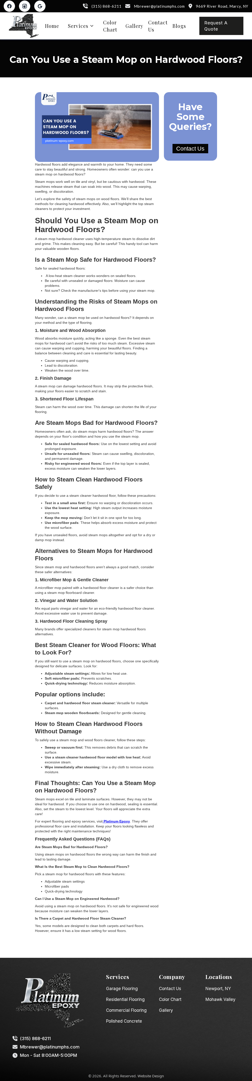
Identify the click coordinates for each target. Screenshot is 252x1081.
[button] (81, 25)
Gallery (134, 25)
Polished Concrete (124, 1021)
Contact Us (158, 26)
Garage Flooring (122, 988)
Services (78, 25)
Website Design (151, 1075)
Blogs (179, 25)
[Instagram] (24, 6)
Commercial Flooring (126, 1010)
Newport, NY (218, 988)
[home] (23, 26)
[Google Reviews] (40, 6)
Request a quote (216, 26)
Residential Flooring (125, 999)
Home (52, 25)
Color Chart (110, 26)
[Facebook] (9, 6)
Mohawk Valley (220, 999)
